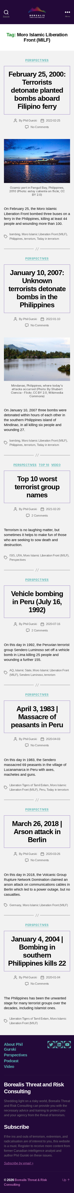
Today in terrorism (48, 238)
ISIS (12, 555)
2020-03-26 (53, 853)
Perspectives (37, 60)
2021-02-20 (53, 509)
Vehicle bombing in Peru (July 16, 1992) (37, 602)
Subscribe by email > (18, 1163)
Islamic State (23, 670)
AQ (11, 670)
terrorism (30, 238)
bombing (14, 234)
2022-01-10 (53, 319)
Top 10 (44, 465)
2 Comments (40, 515)
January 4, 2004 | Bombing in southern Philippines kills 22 (37, 951)
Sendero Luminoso (31, 674)
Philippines (16, 238)
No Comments (40, 127)
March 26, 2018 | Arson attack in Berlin (37, 832)
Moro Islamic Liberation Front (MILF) (44, 234)
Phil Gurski (30, 120)
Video (56, 465)
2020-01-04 (53, 977)
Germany (15, 905)
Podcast (11, 1061)
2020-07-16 (53, 624)
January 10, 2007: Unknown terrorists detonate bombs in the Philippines (37, 289)
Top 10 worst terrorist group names (37, 487)
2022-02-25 (53, 120)
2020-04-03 (53, 739)
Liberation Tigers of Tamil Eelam (29, 785)
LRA (19, 555)
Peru (42, 789)
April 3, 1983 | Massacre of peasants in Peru (37, 717)
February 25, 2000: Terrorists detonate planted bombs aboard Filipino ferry (37, 90)
